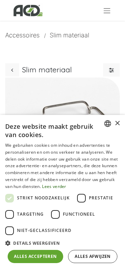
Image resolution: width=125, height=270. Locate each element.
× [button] (117, 123)
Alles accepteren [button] (35, 256)
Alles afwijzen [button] (93, 256)
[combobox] (107, 123)
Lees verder (54, 186)
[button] (62, 243)
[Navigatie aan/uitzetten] (107, 10)
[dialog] (62, 192)
